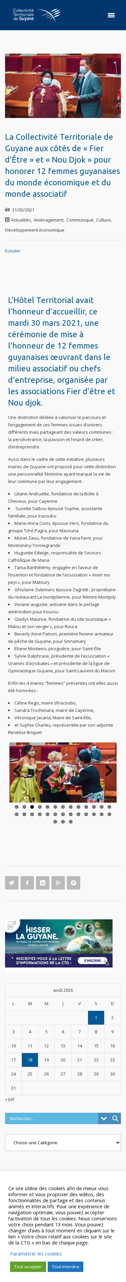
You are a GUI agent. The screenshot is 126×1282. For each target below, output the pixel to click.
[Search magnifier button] (115, 1102)
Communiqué (79, 220)
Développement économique (35, 230)
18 (30, 1044)
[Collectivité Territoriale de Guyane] (36, 15)
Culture (103, 220)
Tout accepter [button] (28, 1267)
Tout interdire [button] (65, 1267)
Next (106, 771)
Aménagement (49, 220)
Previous (19, 771)
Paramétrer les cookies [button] (36, 1253)
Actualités (21, 220)
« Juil (9, 1083)
